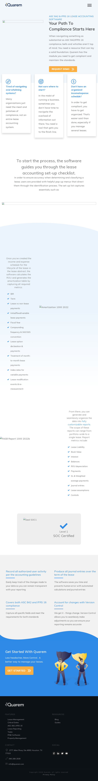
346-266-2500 (14, 759)
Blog (57, 719)
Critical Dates (13, 722)
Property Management (17, 738)
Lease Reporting (14, 729)
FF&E (10, 735)
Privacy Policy (49, 775)
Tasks (10, 732)
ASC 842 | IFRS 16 (15, 726)
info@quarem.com (16, 764)
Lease (10, 719)
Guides (57, 722)
